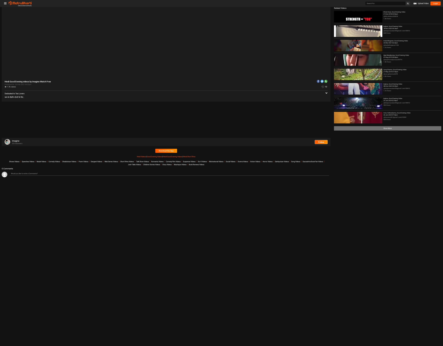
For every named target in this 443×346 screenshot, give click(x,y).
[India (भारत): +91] (222, 53)
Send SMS (252, 53)
